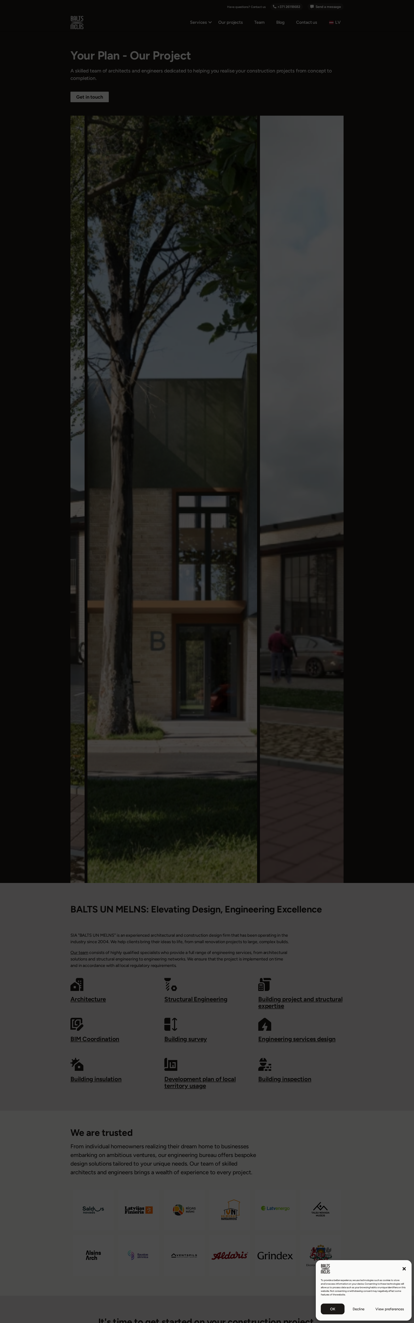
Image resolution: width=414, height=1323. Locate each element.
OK (332, 1309)
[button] (404, 1268)
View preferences (389, 1309)
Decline (358, 1309)
